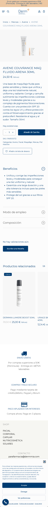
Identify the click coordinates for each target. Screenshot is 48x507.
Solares (8, 444)
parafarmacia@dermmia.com (24, 456)
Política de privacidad (26, 503)
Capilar (7, 437)
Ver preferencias (24, 498)
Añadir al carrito (31, 132)
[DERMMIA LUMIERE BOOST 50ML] (19, 293)
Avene (25, 22)
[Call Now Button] (5, 502)
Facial (21, 142)
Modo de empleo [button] (14, 212)
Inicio (5, 22)
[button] (44, 462)
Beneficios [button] (10, 168)
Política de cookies (12, 503)
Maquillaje (28, 142)
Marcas (15, 22)
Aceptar (24, 485)
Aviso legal (38, 503)
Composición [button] (12, 222)
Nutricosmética (12, 440)
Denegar (24, 492)
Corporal (9, 434)
